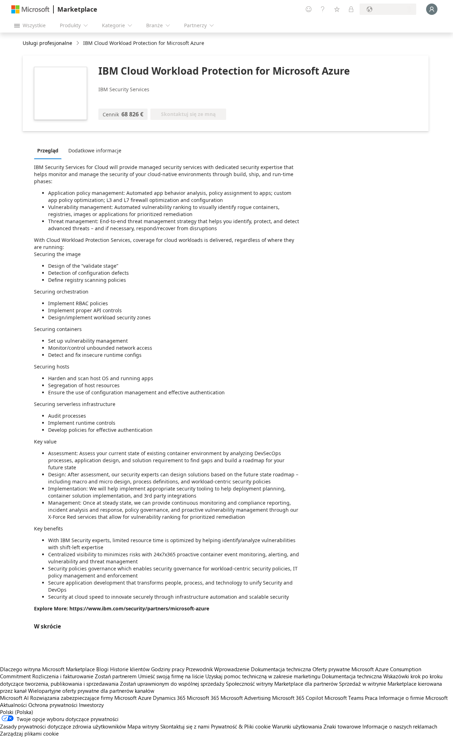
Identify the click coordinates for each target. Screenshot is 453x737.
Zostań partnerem (116, 676)
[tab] (49, 150)
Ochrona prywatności (53, 704)
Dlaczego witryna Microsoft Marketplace (47, 669)
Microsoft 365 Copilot (297, 697)
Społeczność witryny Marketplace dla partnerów (282, 683)
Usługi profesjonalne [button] (47, 43)
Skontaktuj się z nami (185, 726)
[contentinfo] (78, 43)
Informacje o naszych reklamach (399, 726)
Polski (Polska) (16, 711)
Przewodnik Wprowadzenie (218, 669)
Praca (371, 697)
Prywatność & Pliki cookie (241, 726)
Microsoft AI (14, 697)
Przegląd (47, 150)
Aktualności (13, 704)
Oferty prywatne (331, 669)
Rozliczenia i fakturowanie (62, 676)
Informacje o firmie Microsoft (413, 697)
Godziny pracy (167, 669)
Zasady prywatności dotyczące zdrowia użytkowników (63, 726)
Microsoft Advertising (245, 697)
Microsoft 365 (203, 697)
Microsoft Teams (344, 697)
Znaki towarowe (342, 726)
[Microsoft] (30, 9)
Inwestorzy (91, 704)
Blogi (102, 669)
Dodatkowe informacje (94, 150)
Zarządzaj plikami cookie (29, 733)
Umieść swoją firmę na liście (171, 676)
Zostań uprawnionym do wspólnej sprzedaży (172, 683)
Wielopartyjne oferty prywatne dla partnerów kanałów (91, 690)
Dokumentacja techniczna (281, 669)
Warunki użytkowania (297, 726)
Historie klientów (130, 669)
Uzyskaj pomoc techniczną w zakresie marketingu (262, 676)
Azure (144, 697)
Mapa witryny (143, 726)
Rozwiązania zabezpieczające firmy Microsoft (83, 697)
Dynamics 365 (169, 697)
